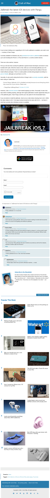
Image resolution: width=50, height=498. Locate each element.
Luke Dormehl (5, 12)
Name (5, 180)
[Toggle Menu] (2, 3)
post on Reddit (4, 74)
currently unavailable (38, 77)
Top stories (35, 477)
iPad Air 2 (12, 477)
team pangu (30, 477)
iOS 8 (9, 477)
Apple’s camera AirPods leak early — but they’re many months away (14, 449)
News (47, 15)
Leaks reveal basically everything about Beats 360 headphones (13, 417)
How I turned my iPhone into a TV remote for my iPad (13, 385)
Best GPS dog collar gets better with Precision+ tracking (37, 433)
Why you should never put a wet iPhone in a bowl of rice (13, 353)
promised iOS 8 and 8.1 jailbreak (30, 55)
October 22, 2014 (24, 87)
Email (5, 185)
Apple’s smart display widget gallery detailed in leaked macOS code (37, 337)
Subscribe (45, 3)
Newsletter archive (43, 294)
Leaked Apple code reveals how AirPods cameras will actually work (37, 401)
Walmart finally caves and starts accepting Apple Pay (13, 321)
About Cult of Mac (33, 482)
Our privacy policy (22, 482)
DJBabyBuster (8, 216)
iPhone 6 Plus (23, 477)
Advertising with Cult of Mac (9, 482)
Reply (6, 212)
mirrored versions (13, 90)
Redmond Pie (6, 134)
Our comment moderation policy (10, 486)
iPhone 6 (17, 477)
